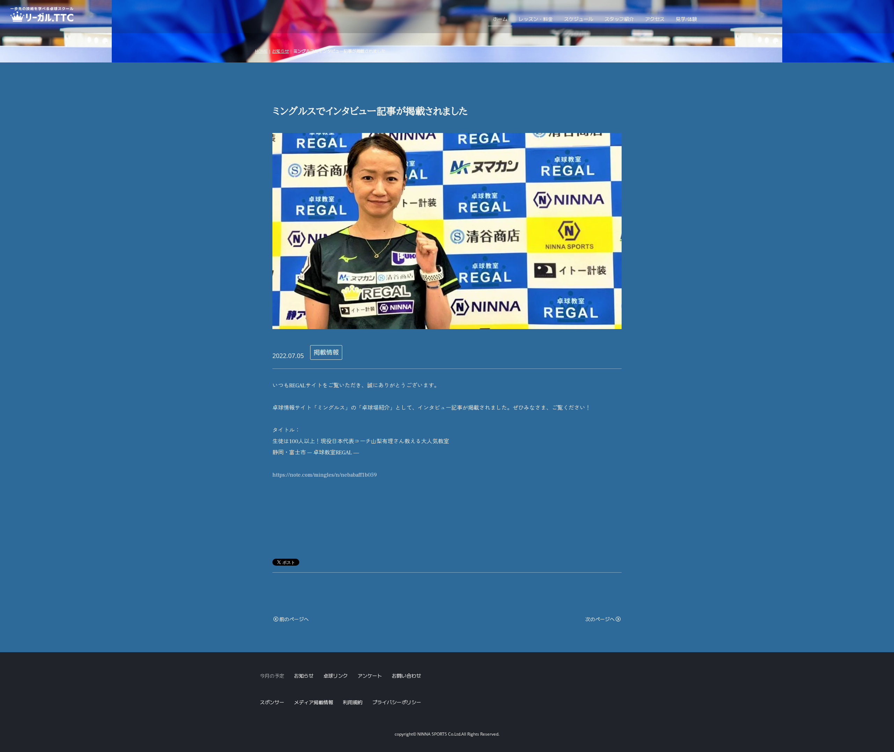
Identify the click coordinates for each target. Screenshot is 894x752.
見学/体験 (686, 19)
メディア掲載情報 (313, 702)
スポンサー (272, 702)
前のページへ (294, 619)
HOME (261, 51)
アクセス (655, 19)
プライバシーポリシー (396, 702)
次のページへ (600, 619)
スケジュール (578, 19)
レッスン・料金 (536, 19)
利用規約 (352, 702)
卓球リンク (335, 675)
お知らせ (280, 51)
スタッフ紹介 (619, 19)
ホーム (500, 19)
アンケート (370, 675)
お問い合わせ (406, 675)
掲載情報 (326, 352)
